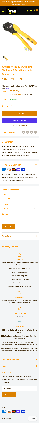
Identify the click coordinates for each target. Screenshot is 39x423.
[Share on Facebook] (23, 132)
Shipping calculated (16, 94)
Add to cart (19, 114)
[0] (35, 10)
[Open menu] (3, 11)
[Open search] (27, 11)
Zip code (5, 214)
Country (4, 194)
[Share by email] (35, 132)
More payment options (19, 125)
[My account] (31, 11)
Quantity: (5, 106)
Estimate (8, 227)
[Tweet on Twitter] (31, 132)
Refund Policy (6, 236)
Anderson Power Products (12, 79)
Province (5, 204)
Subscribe (9, 395)
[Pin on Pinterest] (27, 132)
